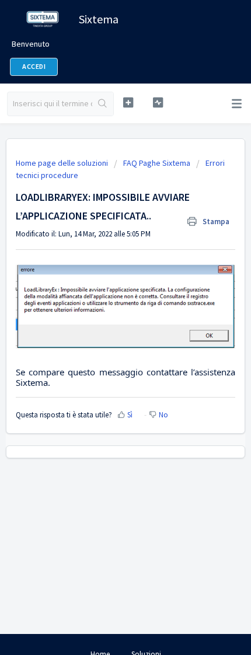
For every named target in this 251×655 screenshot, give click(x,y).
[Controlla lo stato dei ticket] (158, 102)
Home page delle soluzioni (63, 163)
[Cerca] (102, 104)
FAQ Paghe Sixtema (156, 163)
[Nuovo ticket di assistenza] (128, 102)
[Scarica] (104, 320)
